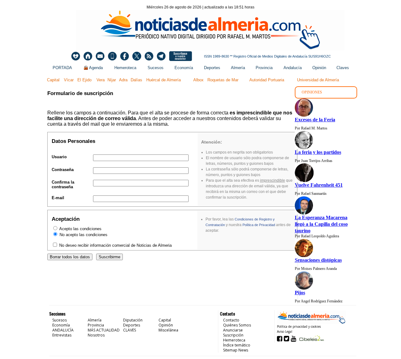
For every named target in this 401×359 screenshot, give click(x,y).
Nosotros (96, 335)
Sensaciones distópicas (318, 260)
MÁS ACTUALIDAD (104, 330)
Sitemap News (235, 350)
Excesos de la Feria (315, 119)
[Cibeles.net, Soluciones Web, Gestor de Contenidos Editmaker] (311, 338)
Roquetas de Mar (222, 80)
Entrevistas (61, 335)
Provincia (264, 67)
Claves (342, 67)
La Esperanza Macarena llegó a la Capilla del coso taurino (321, 224)
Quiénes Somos (237, 325)
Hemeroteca (125, 67)
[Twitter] (136, 56)
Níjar (111, 80)
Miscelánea (168, 330)
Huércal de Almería (163, 80)
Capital (53, 80)
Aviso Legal (284, 331)
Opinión (319, 67)
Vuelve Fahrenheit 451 (319, 185)
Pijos (300, 292)
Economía (183, 67)
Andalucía (293, 67)
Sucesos (156, 67)
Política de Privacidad (258, 225)
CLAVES (129, 330)
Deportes (212, 67)
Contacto (231, 320)
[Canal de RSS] (148, 56)
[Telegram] (161, 56)
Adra (123, 80)
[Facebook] (124, 56)
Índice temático (236, 345)
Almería (238, 67)
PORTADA (62, 67)
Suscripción (233, 335)
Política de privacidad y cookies (299, 326)
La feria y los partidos (318, 152)
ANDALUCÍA (63, 330)
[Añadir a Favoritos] (75, 56)
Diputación (133, 320)
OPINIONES (312, 92)
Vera (100, 80)
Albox (198, 80)
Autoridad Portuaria (266, 80)
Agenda (96, 67)
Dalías (136, 80)
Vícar (69, 80)
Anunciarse (233, 330)
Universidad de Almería (318, 80)
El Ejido (84, 80)
